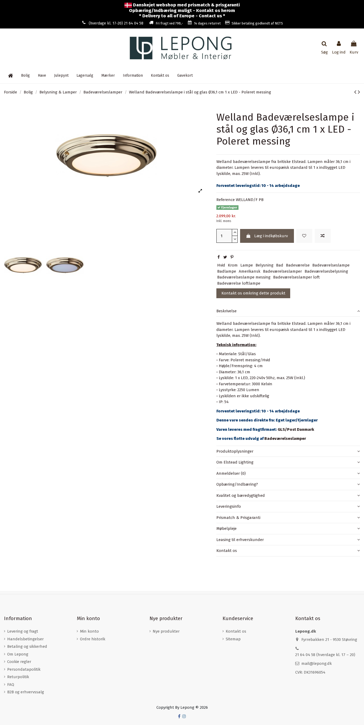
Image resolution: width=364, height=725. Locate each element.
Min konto (89, 631)
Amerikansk (249, 271)
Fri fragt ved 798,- (169, 23)
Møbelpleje (226, 528)
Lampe (246, 265)
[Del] (218, 257)
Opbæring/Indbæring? (237, 484)
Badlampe (226, 271)
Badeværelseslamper (282, 271)
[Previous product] (356, 92)
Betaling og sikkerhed (27, 646)
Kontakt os (226, 550)
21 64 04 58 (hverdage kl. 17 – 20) (325, 654)
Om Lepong (17, 654)
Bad (279, 265)
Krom (233, 265)
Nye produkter (166, 631)
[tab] (288, 311)
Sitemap (233, 639)
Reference (225, 199)
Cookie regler (19, 661)
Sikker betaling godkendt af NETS (257, 23)
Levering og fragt (22, 631)
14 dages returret (207, 23)
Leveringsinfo (228, 506)
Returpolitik (18, 676)
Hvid (221, 265)
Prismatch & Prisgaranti (238, 517)
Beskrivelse (226, 311)
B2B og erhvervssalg (25, 692)
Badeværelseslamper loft (296, 277)
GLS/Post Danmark (296, 429)
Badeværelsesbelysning (326, 271)
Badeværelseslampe (331, 265)
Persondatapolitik (24, 669)
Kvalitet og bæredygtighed (240, 495)
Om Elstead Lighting (234, 462)
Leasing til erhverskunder (240, 539)
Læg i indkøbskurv (271, 236)
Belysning (264, 265)
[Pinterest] (231, 257)
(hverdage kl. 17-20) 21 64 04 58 (116, 23)
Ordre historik (92, 639)
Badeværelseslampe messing (243, 277)
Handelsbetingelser (25, 639)
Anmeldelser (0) (231, 473)
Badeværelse (298, 265)
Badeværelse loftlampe (238, 283)
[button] (133, 75)
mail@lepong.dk (316, 663)
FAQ (10, 684)
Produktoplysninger (234, 451)
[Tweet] (225, 257)
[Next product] (359, 92)
